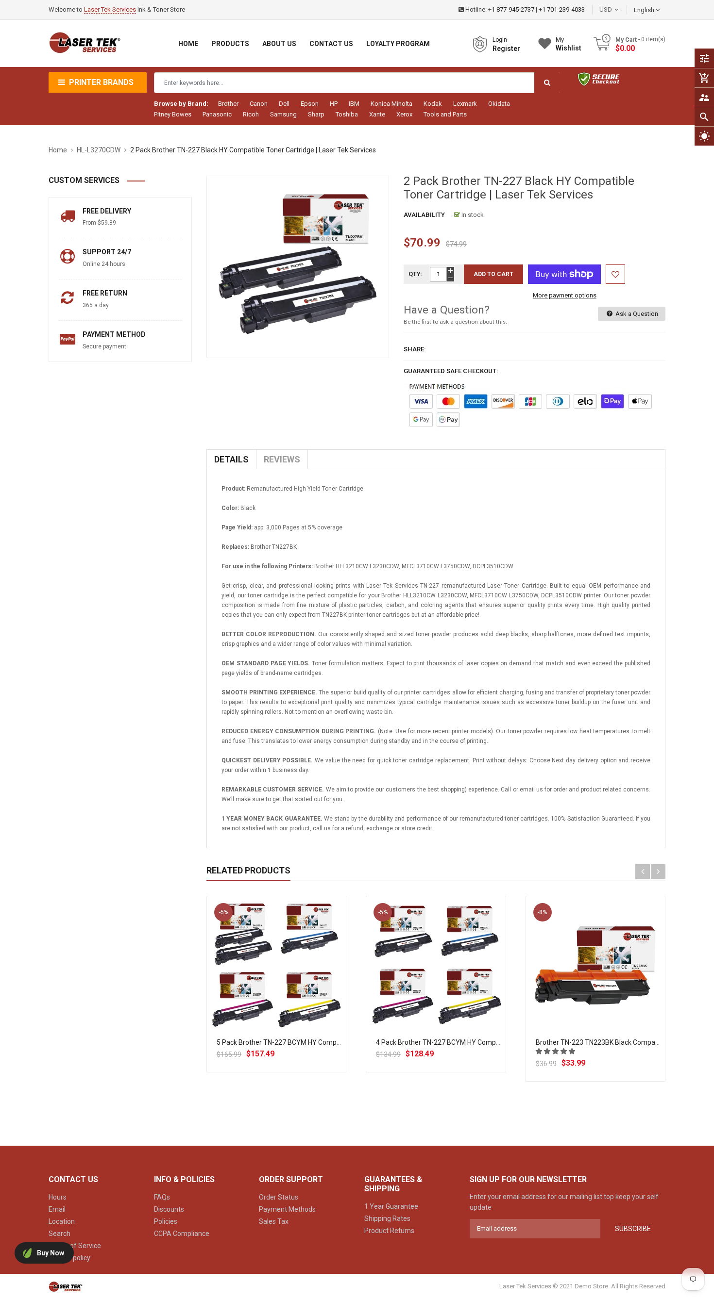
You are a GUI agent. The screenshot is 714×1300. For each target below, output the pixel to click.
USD (620, 9)
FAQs (162, 1197)
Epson (310, 103)
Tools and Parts (445, 114)
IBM (354, 103)
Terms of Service (75, 1246)
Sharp (316, 114)
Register (506, 48)
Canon (259, 103)
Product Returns (389, 1230)
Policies (165, 1221)
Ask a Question (636, 313)
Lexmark (465, 103)
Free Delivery (107, 211)
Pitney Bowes (172, 114)
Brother (228, 103)
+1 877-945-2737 (511, 9)
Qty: (415, 274)
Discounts (169, 1209)
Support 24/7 (107, 252)
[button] (556, 1051)
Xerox (404, 114)
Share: (415, 349)
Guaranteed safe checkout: (451, 371)
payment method (114, 334)
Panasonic (217, 114)
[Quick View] (297, 997)
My (568, 44)
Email (57, 1209)
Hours (58, 1197)
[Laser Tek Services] (66, 1286)
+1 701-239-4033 (562, 9)
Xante (377, 114)
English (645, 10)
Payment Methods (287, 1209)
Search (59, 1233)
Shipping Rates (387, 1218)
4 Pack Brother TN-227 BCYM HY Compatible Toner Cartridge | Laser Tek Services (500, 1042)
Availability (424, 214)
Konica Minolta (391, 103)
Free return (105, 293)
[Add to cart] (276, 997)
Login (500, 39)
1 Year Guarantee (391, 1206)
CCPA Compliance (181, 1233)
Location (62, 1221)
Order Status (278, 1197)
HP (334, 103)
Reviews (282, 459)
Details (231, 459)
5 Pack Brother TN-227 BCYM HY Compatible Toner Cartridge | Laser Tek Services (341, 1042)
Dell (284, 103)
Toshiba (347, 114)
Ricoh (251, 114)
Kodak (433, 103)
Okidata (499, 103)
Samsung (283, 114)
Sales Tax (274, 1221)
